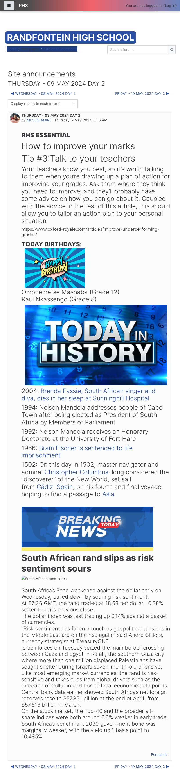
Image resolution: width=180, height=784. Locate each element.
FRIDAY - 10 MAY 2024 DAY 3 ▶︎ (142, 93)
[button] (170, 762)
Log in (170, 5)
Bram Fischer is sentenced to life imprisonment (77, 451)
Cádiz (45, 486)
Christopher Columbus (76, 472)
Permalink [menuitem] (159, 754)
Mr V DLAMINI (38, 120)
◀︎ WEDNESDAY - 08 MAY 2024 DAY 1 (43, 93)
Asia (108, 494)
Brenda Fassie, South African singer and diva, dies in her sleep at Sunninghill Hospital (88, 394)
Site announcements (60, 49)
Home (12, 49)
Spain (65, 486)
